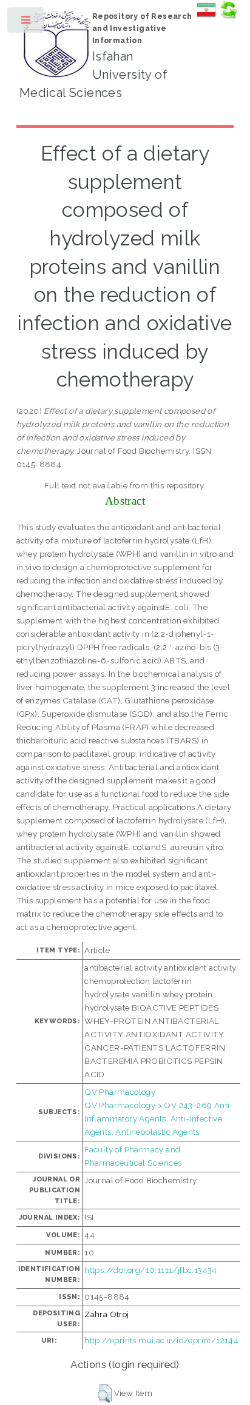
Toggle (26, 22)
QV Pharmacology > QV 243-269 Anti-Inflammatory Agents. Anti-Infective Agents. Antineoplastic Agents (159, 1118)
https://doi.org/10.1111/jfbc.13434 (150, 1270)
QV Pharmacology (119, 1092)
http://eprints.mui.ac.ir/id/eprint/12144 (161, 1340)
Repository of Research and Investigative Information (142, 28)
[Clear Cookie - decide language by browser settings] (228, 16)
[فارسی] (206, 16)
